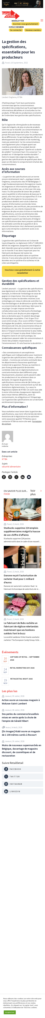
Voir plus (33, 492)
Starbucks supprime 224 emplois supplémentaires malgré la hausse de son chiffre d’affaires (22, 531)
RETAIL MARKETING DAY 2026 (22, 668)
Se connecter (16, 30)
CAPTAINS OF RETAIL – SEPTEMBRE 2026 (24, 658)
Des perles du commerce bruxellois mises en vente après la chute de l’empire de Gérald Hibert (20, 717)
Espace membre (16, 27)
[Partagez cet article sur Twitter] (16, 477)
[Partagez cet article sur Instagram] (10, 477)
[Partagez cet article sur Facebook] (4, 477)
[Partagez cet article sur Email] (29, 477)
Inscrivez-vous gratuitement (25, 24)
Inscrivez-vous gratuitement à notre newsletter (22, 271)
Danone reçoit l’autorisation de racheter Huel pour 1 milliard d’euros (20, 579)
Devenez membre (33, 30)
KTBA (4, 459)
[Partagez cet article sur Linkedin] (23, 477)
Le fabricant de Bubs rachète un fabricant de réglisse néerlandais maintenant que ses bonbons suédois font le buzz (21, 628)
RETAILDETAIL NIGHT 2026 (21, 678)
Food (7, 62)
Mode (8, 727)
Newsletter (18, 20)
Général (8, 696)
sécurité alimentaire (11, 466)
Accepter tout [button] (9, 1012)
